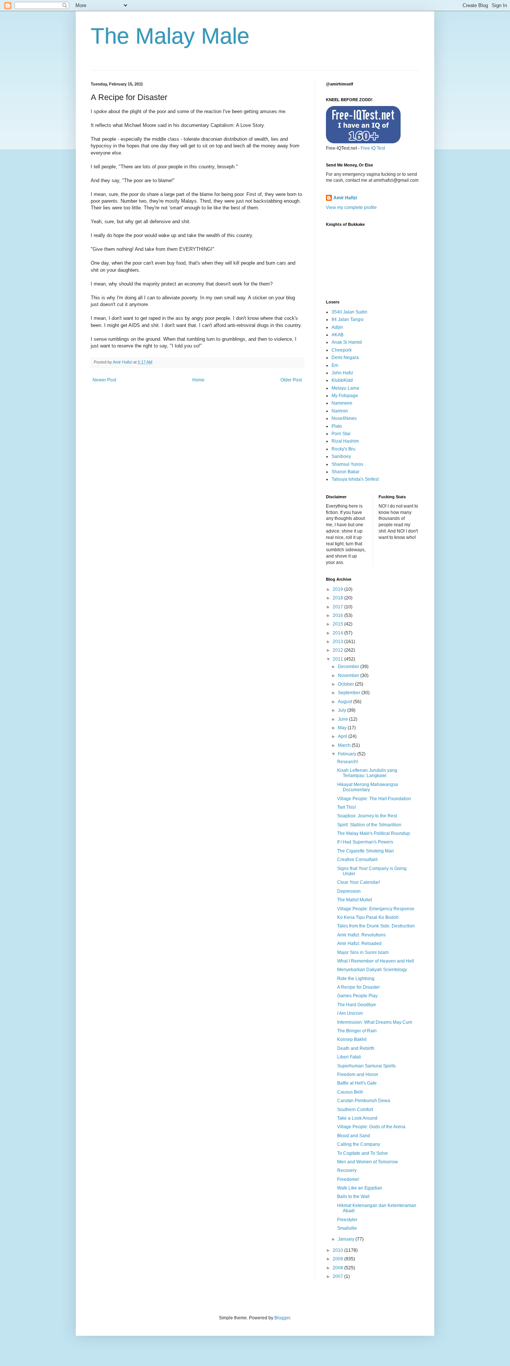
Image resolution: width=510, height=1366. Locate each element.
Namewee (342, 403)
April (343, 736)
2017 (338, 606)
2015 (338, 624)
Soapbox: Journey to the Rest (367, 815)
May (343, 727)
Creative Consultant (357, 859)
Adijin (337, 327)
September (349, 692)
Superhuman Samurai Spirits (366, 1066)
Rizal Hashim (345, 441)
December (349, 666)
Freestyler (347, 1219)
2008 (338, 1267)
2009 (338, 1258)
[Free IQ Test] (363, 141)
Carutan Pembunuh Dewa (363, 1100)
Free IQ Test (373, 148)
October (346, 684)
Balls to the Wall (353, 1196)
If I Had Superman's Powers (365, 842)
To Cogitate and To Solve (362, 1153)
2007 (338, 1276)
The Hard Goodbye (356, 1004)
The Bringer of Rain (357, 1030)
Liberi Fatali (349, 1057)
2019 (338, 589)
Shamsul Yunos (347, 464)
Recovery (347, 1170)
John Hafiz (342, 372)
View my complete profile (351, 207)
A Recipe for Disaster (358, 987)
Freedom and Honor (357, 1074)
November (349, 675)
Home (198, 380)
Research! (347, 761)
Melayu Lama (345, 388)
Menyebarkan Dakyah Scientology (372, 969)
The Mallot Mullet (354, 899)
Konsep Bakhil (352, 1039)
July (342, 710)
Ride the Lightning (355, 978)
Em (335, 365)
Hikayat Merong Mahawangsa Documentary (367, 787)
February (347, 754)
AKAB (337, 334)
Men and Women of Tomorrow (367, 1161)
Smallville (347, 1228)
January (346, 1239)
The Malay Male (170, 36)
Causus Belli (350, 1092)
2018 (338, 598)
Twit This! (346, 807)
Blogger (282, 1317)
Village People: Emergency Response (375, 908)
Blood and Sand (353, 1135)
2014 (338, 633)
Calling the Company (358, 1144)
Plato (337, 426)
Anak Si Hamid (347, 342)
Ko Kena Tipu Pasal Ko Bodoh (368, 917)
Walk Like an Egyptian (359, 1188)
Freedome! (348, 1179)
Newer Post (104, 380)
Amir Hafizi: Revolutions (361, 935)
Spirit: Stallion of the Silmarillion (369, 824)
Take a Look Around (357, 1118)
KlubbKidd (342, 380)
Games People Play (357, 995)
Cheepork (342, 350)
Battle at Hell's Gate (357, 1083)
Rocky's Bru (343, 449)
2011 (338, 659)
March (345, 745)
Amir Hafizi (345, 197)
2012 (338, 650)
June (343, 719)
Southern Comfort (355, 1109)
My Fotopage (345, 395)
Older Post (291, 380)
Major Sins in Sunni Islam (363, 952)
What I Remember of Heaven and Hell (375, 961)
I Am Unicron (350, 1013)
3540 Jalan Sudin (349, 312)
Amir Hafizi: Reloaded (359, 943)
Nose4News (344, 418)
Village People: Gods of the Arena (371, 1126)
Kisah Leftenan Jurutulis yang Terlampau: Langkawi (367, 773)
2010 (338, 1250)
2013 (338, 641)
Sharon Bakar (346, 471)
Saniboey (341, 456)
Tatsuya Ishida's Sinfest (355, 479)
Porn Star (341, 433)
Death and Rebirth (355, 1048)
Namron (340, 411)
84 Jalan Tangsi (348, 319)
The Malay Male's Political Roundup (373, 833)
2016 (338, 615)
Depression (349, 891)
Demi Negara (345, 357)
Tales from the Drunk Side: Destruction (376, 926)
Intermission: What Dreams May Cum (374, 1022)
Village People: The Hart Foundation (374, 798)
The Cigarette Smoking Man (365, 851)
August (345, 701)
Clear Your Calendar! (358, 882)
